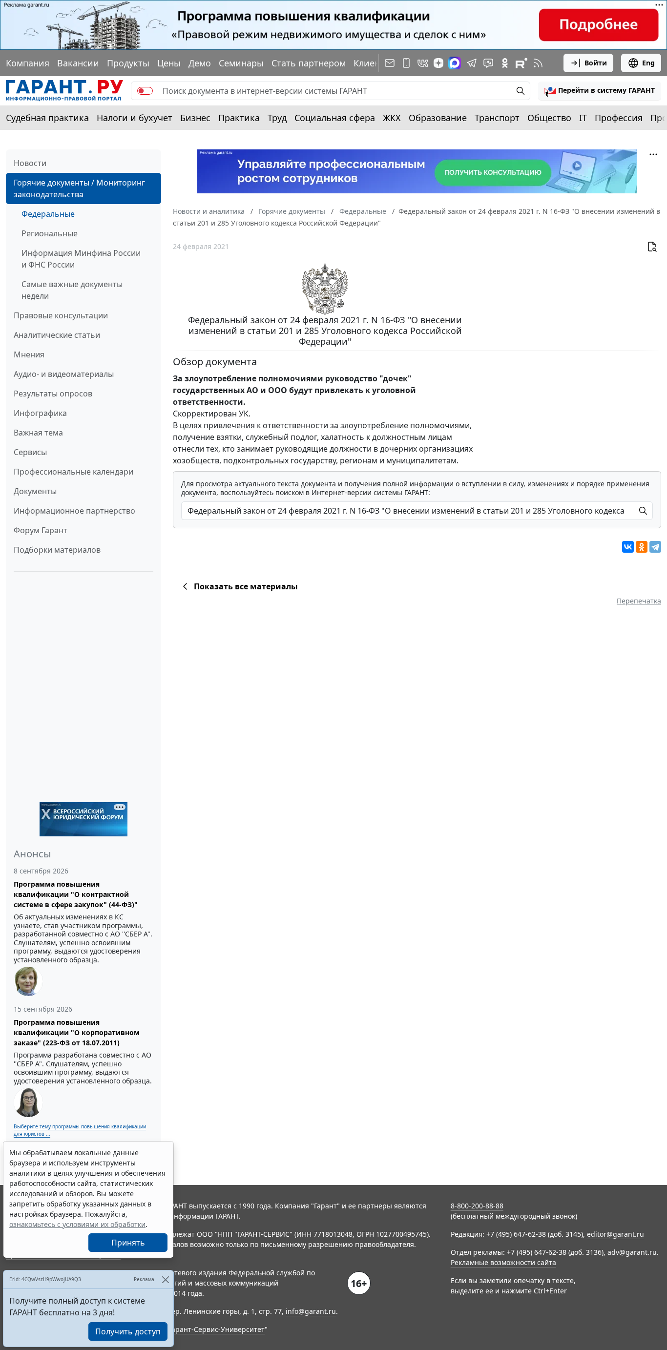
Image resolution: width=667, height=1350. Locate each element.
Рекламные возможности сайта (503, 1262)
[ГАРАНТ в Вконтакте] (423, 63)
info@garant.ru (311, 1311)
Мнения (29, 354)
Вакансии (78, 63)
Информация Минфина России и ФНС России (81, 259)
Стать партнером (308, 63)
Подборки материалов (57, 549)
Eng (648, 62)
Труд (277, 118)
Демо (199, 63)
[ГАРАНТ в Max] (454, 63)
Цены (169, 63)
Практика (239, 118)
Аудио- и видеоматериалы (64, 374)
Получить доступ (128, 1331)
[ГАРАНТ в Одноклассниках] (505, 63)
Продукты (128, 63)
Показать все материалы (246, 586)
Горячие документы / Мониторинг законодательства (79, 188)
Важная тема (38, 432)
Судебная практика (47, 118)
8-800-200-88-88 (477, 1205)
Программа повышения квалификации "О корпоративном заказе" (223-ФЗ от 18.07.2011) (77, 1032)
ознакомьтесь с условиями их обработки (77, 1224)
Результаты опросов (53, 393)
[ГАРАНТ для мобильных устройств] (406, 63)
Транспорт (497, 118)
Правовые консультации (61, 315)
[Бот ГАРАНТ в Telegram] (488, 63)
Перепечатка (639, 600)
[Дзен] (438, 63)
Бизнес (195, 118)
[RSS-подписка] (538, 63)
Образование (438, 118)
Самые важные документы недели (72, 290)
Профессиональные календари (73, 471)
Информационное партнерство (74, 510)
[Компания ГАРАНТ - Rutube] (521, 63)
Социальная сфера (334, 118)
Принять (128, 1242)
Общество (549, 118)
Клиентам (375, 63)
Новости (30, 163)
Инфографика (40, 413)
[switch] (145, 91)
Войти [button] (595, 62)
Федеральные (48, 213)
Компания (27, 63)
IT (583, 118)
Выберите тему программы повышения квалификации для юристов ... (80, 1130)
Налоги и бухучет (134, 118)
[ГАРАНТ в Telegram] (472, 63)
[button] (599, 91)
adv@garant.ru (632, 1252)
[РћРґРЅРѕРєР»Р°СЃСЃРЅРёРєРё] (641, 547)
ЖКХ (392, 118)
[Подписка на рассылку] (390, 63)
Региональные (49, 233)
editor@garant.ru (615, 1234)
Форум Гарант (40, 530)
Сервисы (30, 452)
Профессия (619, 118)
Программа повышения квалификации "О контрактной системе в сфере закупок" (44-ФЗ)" (76, 894)
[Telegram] (655, 547)
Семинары (241, 63)
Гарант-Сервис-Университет (216, 1329)
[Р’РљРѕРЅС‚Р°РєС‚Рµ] (628, 547)
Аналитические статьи (57, 335)
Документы (35, 491)
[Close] (165, 1279)
